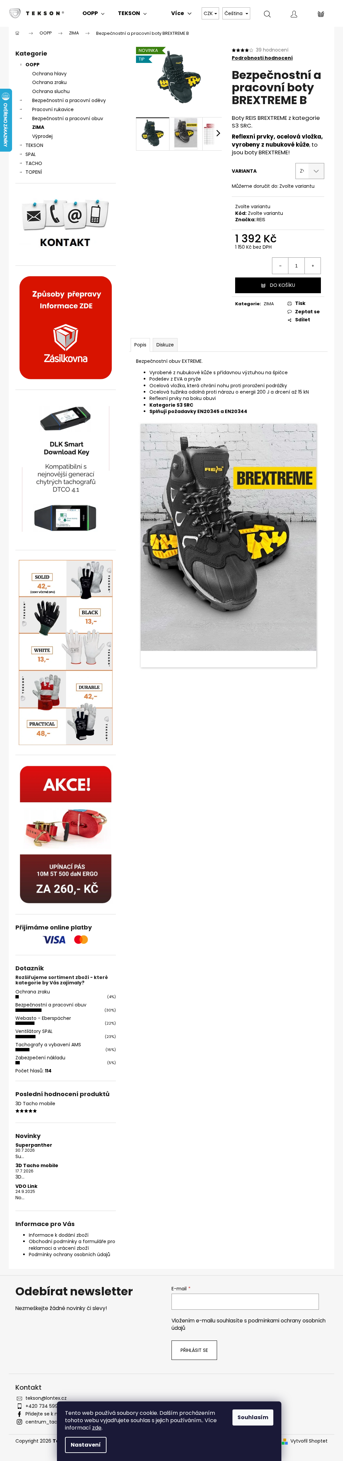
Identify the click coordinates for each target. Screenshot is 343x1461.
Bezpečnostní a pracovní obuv (67, 118)
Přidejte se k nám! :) (48, 1413)
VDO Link (26, 1186)
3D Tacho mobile (36, 1165)
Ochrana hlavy (49, 73)
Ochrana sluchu (51, 91)
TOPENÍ (33, 172)
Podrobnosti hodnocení (262, 58)
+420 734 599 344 (47, 1406)
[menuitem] (93, 13)
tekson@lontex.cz (46, 1398)
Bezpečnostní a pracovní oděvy (69, 100)
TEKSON (34, 145)
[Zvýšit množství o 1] (312, 266)
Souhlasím (252, 1417)
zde (96, 1428)
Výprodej (42, 136)
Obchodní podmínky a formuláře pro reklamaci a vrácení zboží (72, 1244)
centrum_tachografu (50, 1421)
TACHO (33, 163)
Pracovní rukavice (53, 109)
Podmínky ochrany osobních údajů (69, 1254)
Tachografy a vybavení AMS (48, 1044)
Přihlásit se (194, 1350)
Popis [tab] (140, 344)
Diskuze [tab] (165, 344)
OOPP (32, 64)
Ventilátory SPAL (34, 1031)
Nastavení (86, 1445)
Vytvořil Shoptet (309, 1441)
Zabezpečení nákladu (40, 1057)
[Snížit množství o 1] (280, 266)
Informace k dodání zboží (58, 1235)
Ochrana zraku (49, 82)
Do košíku (282, 285)
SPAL (30, 154)
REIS (261, 219)
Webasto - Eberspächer (43, 1018)
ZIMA (38, 127)
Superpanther (33, 1145)
